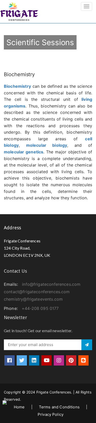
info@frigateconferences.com (51, 284)
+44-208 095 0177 (40, 308)
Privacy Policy (50, 414)
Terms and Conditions (59, 407)
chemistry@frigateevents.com (33, 299)
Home (19, 407)
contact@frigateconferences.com (37, 291)
